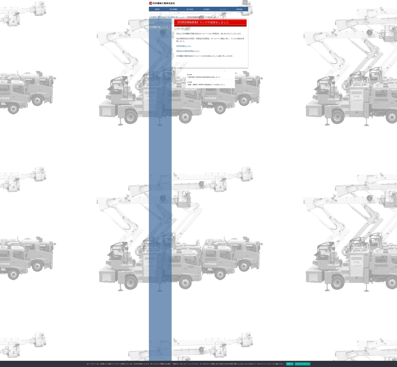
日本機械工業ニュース (158, 27)
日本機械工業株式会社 (157, 17)
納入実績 (190, 9)
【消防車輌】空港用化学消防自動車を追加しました (203, 76)
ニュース (223, 9)
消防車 (157, 9)
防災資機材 (174, 9)
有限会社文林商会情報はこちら (187, 51)
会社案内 (206, 9)
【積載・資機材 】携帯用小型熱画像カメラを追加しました (206, 83)
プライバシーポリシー (302, 364)
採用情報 (239, 9)
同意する (290, 364)
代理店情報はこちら (183, 46)
